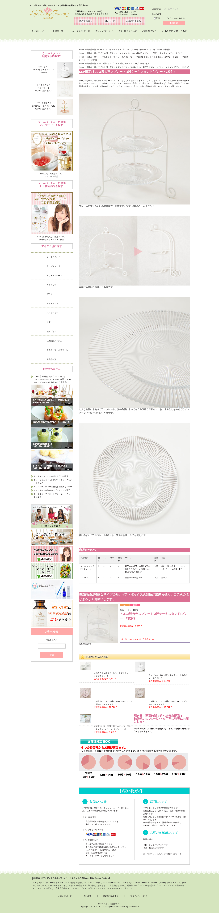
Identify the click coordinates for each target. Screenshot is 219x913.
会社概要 (87, 896)
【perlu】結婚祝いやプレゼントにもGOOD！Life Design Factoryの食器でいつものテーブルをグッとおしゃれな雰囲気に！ (53, 379)
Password (156, 14)
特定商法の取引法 (110, 896)
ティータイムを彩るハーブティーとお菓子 (52, 490)
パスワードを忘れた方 (175, 18)
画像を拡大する (85, 644)
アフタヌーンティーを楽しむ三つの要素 (51, 476)
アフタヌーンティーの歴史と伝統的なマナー (53, 487)
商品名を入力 (51, 640)
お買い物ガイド (65, 896)
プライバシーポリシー (140, 896)
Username (156, 9)
